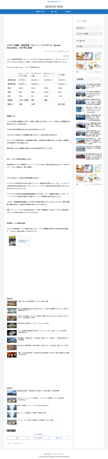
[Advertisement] (38, 30)
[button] (100, 21)
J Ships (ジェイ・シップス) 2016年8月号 (24, 240)
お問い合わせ (47, 454)
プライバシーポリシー (58, 454)
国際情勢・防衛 (11, 430)
